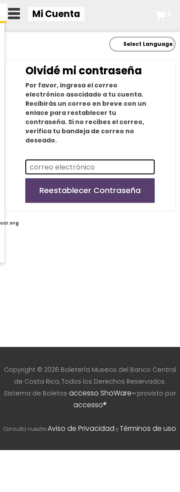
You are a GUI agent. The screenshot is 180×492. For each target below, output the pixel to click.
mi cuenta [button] (56, 13)
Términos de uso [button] (148, 428)
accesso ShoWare (102, 393)
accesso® (90, 405)
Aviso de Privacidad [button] (81, 428)
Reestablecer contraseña (90, 190)
